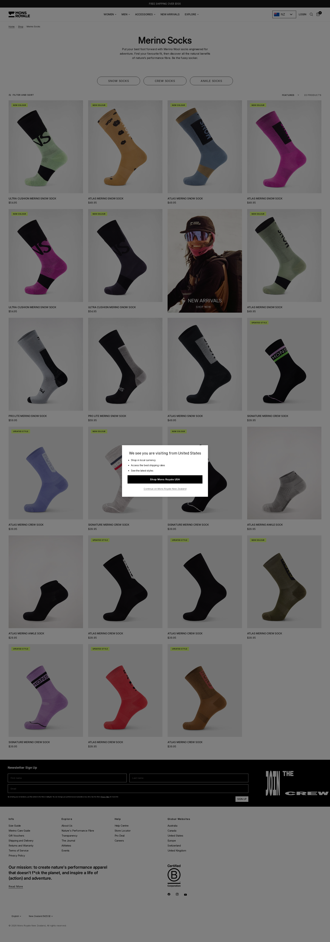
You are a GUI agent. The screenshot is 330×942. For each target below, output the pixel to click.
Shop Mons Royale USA (165, 479)
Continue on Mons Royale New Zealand (165, 488)
